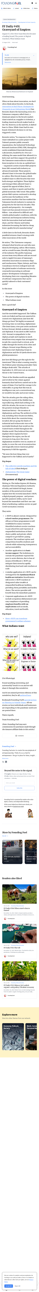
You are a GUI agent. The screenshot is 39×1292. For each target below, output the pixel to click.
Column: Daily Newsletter (9, 19)
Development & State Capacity (26, 22)
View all (4, 836)
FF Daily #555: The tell (12, 948)
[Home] (6, 1290)
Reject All (17, 1286)
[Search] (19, 1290)
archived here (25, 695)
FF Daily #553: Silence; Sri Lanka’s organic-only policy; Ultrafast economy (19, 986)
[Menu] (32, 1290)
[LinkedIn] (6, 762)
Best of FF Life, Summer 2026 (12, 858)
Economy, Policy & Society (9, 22)
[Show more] (34, 55)
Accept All (9, 1286)
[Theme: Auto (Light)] (32, 3)
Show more (8, 62)
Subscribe (19, 788)
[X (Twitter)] (3, 762)
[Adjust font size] (36, 3)
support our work (18, 806)
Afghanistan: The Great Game (17, 472)
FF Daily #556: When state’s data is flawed (17, 909)
